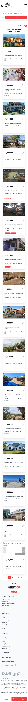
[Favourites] (23, 51)
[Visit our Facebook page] (12, 592)
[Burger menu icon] (25, 5)
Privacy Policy (16, 688)
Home (2, 22)
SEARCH (16, 17)
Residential (8, 22)
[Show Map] (25, 26)
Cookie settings (6, 698)
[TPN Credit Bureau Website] (16, 674)
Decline (15, 698)
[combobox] (12, 13)
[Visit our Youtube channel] (15, 592)
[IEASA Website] (6, 674)
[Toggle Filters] (2, 17)
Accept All (23, 698)
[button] (23, 42)
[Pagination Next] (21, 577)
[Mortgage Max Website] (10, 665)
